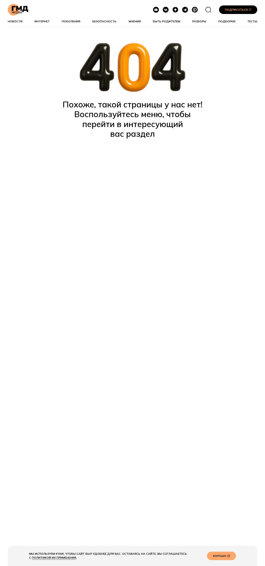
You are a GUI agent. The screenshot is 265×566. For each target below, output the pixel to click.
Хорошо (219, 556)
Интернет (42, 21)
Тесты (252, 21)
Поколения (71, 21)
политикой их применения (54, 557)
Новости (15, 21)
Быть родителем (166, 21)
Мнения (135, 21)
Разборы (199, 21)
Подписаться (236, 9)
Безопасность (104, 21)
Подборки (226, 21)
